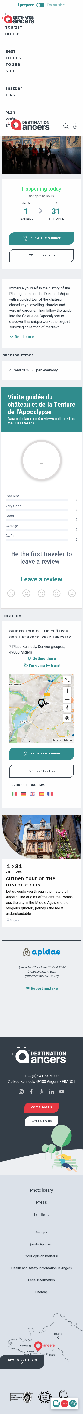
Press (41, 1202)
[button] (66, 126)
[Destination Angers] (30, 123)
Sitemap (41, 1292)
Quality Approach (41, 1244)
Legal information (41, 1280)
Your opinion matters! (41, 1256)
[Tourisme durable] (75, 128)
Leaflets (41, 1214)
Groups (41, 1232)
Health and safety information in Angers (41, 1268)
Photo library (41, 1190)
